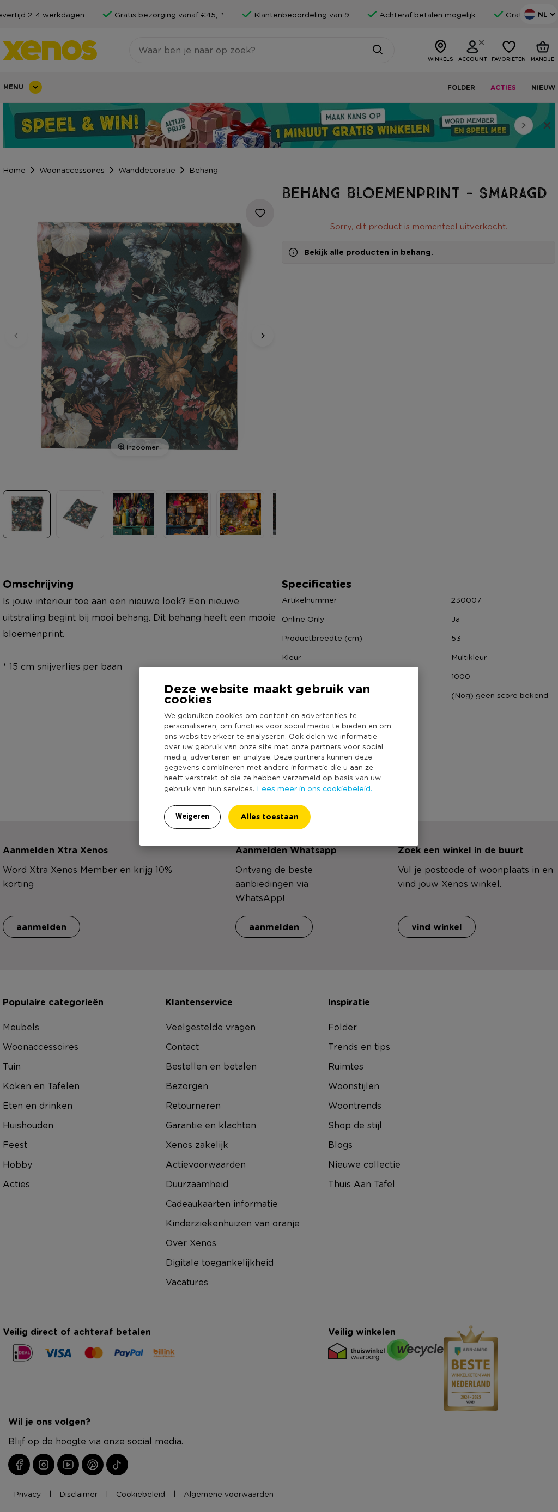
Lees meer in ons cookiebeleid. (314, 788)
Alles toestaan (269, 816)
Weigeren (192, 816)
